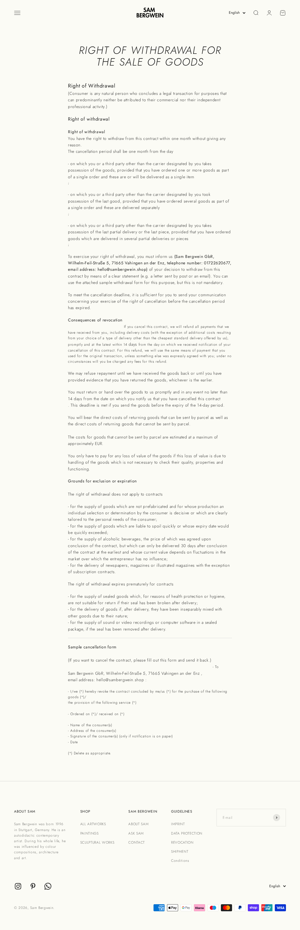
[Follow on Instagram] (18, 886)
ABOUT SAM (138, 824)
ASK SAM (136, 833)
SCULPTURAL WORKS (97, 842)
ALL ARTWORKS (93, 824)
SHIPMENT (179, 851)
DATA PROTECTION (186, 833)
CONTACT (136, 842)
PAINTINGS (89, 833)
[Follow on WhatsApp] (48, 886)
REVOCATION (182, 842)
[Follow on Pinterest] (33, 886)
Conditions (180, 860)
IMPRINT (178, 824)
